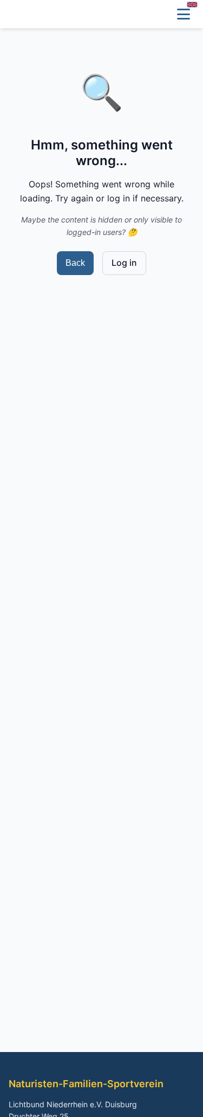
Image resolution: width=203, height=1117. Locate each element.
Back (75, 262)
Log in (124, 262)
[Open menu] (183, 14)
